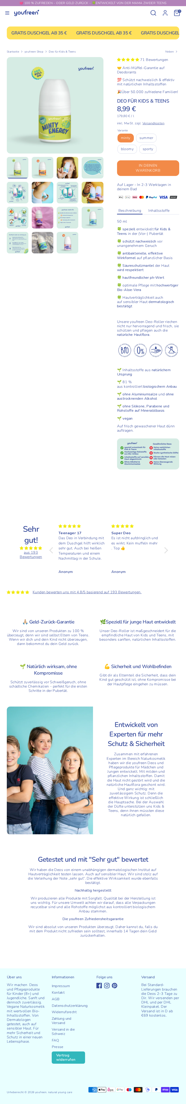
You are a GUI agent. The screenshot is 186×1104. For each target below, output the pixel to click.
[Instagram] (107, 985)
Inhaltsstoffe (158, 210)
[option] (55, 107)
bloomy (127, 149)
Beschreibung (129, 210)
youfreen (40, 1092)
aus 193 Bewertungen (31, 554)
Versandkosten (153, 123)
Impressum (61, 986)
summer (146, 137)
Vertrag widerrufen (66, 1057)
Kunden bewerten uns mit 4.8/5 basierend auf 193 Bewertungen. (87, 592)
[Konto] (165, 10)
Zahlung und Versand (61, 1020)
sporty (148, 149)
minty (125, 137)
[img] (30, 548)
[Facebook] (99, 985)
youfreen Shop (33, 51)
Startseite (13, 51)
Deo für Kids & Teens (62, 51)
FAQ (55, 1040)
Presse (58, 1046)
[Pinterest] (114, 985)
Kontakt (58, 992)
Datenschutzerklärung (70, 1005)
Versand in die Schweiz (63, 1031)
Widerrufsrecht (64, 1012)
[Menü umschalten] (7, 12)
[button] (52, 550)
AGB (56, 999)
